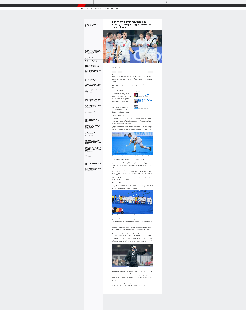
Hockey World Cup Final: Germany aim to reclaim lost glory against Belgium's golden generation (145, 94)
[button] (163, 5)
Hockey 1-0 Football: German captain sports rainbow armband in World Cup (145, 100)
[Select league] (82, 2)
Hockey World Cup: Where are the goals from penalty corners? (145, 106)
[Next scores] (166, 2)
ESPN (81, 5)
